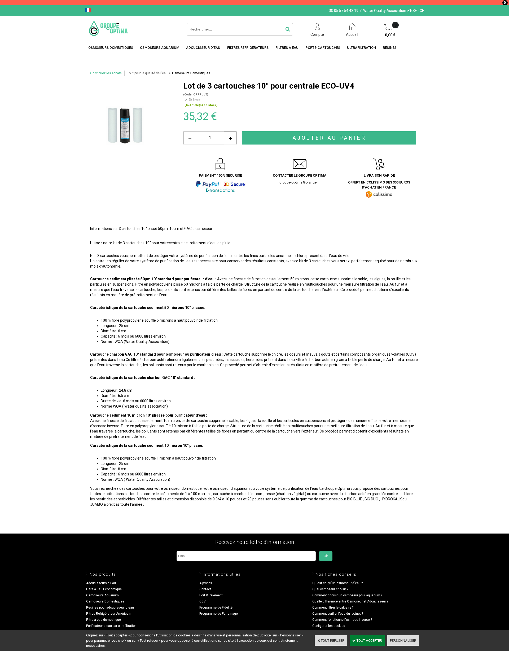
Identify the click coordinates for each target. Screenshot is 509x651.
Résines (389, 48)
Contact (205, 589)
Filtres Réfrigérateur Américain (108, 613)
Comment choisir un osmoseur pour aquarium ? (347, 595)
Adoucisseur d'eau (203, 48)
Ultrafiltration (361, 48)
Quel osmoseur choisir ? (330, 589)
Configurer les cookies (328, 626)
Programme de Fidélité (215, 607)
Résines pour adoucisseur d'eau (110, 607)
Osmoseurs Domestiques (191, 73)
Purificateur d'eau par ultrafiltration (111, 626)
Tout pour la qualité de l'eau (147, 73)
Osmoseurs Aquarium (159, 48)
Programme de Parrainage (218, 613)
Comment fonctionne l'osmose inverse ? (342, 620)
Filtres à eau (287, 48)
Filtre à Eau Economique (104, 589)
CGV (202, 601)
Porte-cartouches (322, 48)
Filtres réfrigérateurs (248, 48)
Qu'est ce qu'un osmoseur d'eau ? (337, 583)
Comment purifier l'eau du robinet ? (337, 613)
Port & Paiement (211, 595)
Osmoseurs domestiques (110, 48)
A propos (205, 583)
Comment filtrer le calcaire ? (332, 607)
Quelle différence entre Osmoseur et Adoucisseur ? (350, 601)
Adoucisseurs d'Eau (101, 583)
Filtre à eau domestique (103, 620)
